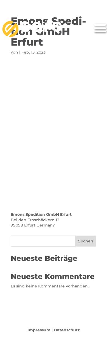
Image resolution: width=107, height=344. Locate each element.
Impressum (38, 330)
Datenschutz (67, 330)
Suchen (85, 241)
